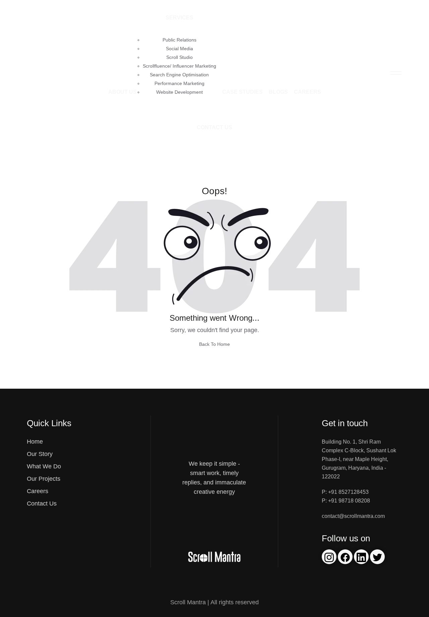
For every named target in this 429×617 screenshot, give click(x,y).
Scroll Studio (179, 57)
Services (179, 17)
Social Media (179, 48)
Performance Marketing (179, 83)
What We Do (44, 466)
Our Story (40, 454)
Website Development (179, 92)
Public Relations (179, 40)
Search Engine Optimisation (179, 74)
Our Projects (43, 478)
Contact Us (214, 127)
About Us (122, 92)
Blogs (278, 92)
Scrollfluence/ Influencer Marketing (179, 66)
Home (35, 441)
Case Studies (242, 92)
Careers (307, 92)
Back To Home (214, 344)
